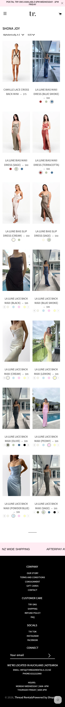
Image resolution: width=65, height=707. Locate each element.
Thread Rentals (24, 697)
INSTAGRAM (32, 635)
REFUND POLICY (32, 612)
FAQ (32, 617)
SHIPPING (33, 608)
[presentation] (4, 307)
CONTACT (32, 589)
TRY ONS (32, 604)
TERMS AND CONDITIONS (32, 577)
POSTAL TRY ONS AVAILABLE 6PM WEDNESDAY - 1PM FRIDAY (32, 3)
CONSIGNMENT (32, 581)
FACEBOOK (32, 640)
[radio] (40, 102)
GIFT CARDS (32, 585)
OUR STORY (32, 573)
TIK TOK (32, 631)
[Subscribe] (51, 655)
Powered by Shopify (45, 697)
